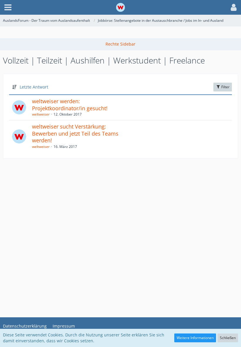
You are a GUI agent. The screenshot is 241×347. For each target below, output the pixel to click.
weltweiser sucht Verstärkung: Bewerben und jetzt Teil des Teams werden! (75, 133)
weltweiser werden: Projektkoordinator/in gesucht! (70, 105)
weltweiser (41, 114)
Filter (225, 86)
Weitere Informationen (195, 337)
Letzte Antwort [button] (34, 87)
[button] (8, 7)
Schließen (228, 337)
